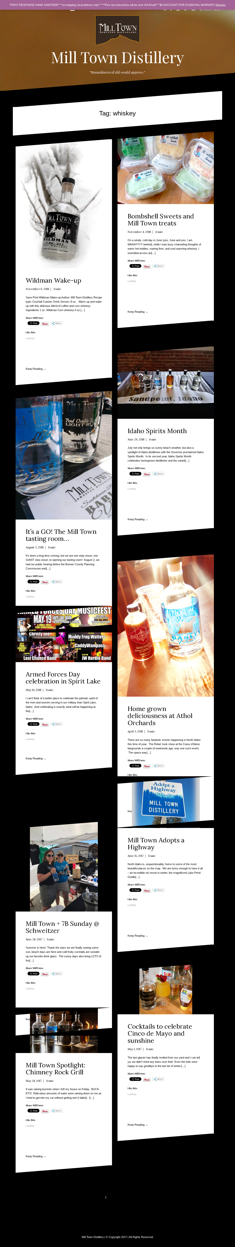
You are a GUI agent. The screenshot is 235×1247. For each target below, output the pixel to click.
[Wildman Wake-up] (64, 203)
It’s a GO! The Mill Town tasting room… (61, 535)
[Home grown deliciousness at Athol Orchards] (166, 625)
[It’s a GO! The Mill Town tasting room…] (64, 455)
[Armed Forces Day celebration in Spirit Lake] (64, 634)
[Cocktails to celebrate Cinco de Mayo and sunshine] (166, 988)
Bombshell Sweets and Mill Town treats (161, 219)
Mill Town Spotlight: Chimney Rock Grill (55, 1068)
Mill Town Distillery (117, 57)
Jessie (57, 289)
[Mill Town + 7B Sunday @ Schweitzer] (64, 866)
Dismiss (221, 4)
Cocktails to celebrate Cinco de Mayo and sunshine (160, 1033)
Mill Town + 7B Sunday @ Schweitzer (62, 927)
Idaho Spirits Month (157, 431)
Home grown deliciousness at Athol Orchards (160, 716)
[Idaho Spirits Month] (166, 382)
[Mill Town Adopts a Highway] (166, 802)
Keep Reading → (36, 368)
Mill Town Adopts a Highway (156, 843)
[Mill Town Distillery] (117, 31)
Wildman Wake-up (53, 280)
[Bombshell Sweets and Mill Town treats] (166, 168)
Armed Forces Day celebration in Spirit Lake (63, 677)
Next (124, 1197)
